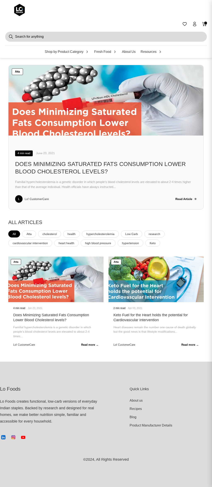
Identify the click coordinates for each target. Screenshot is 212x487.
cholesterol (49, 234)
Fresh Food (102, 51)
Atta (29, 234)
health (71, 234)
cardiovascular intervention (30, 243)
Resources (149, 51)
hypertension (130, 243)
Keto (153, 243)
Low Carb (131, 234)
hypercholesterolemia (100, 234)
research (154, 234)
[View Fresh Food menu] (115, 52)
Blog (133, 417)
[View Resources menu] (160, 52)
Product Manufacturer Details (145, 425)
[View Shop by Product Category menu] (87, 52)
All (14, 234)
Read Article (183, 199)
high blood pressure (98, 243)
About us (136, 400)
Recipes (136, 409)
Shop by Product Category (64, 51)
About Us (129, 51)
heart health (66, 243)
